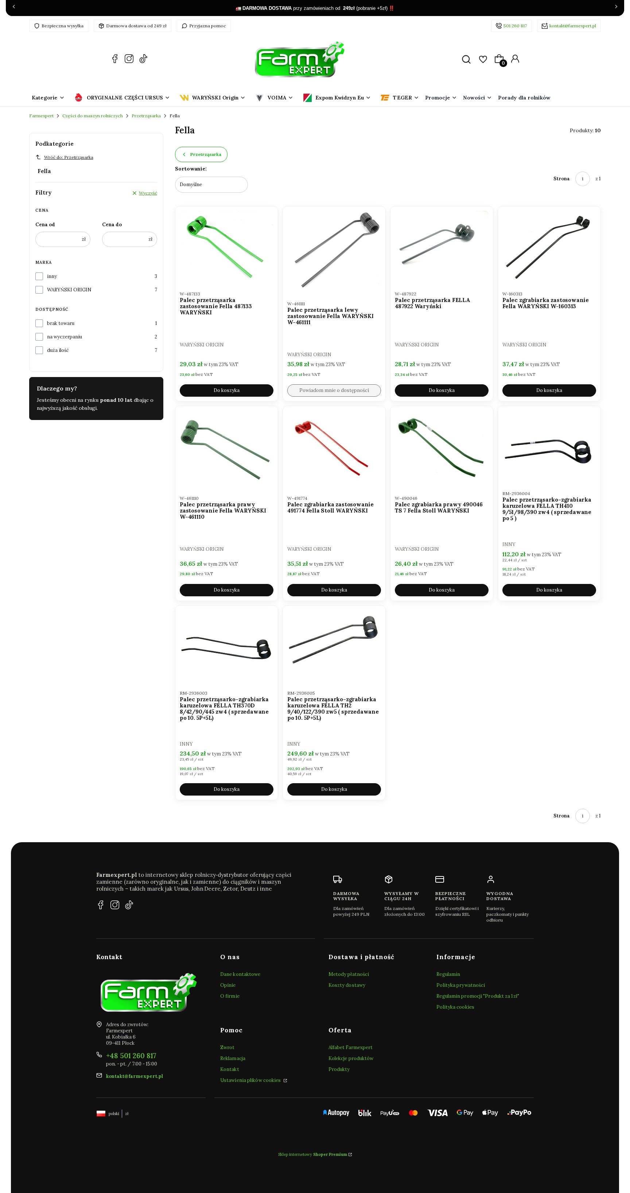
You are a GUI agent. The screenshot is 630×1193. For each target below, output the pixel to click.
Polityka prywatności (460, 985)
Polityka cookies (455, 1007)
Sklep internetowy (312, 1154)
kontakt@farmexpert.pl (572, 25)
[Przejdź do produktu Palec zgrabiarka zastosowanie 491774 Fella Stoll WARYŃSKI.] (334, 448)
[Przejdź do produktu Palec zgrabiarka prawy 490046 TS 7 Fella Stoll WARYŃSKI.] (442, 448)
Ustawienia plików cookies (251, 1080)
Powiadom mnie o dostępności (334, 390)
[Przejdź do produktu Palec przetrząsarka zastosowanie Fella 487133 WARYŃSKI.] (226, 246)
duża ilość (58, 350)
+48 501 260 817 (131, 1055)
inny (52, 276)
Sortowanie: (191, 168)
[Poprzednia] (13, 8)
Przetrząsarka (146, 115)
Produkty (339, 1069)
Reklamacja (232, 1058)
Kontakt (229, 1069)
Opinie (228, 985)
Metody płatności (348, 974)
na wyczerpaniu (64, 337)
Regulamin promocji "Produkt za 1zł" (477, 996)
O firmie (230, 996)
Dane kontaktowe (240, 974)
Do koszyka (227, 390)
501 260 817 (515, 25)
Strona (561, 179)
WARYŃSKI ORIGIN (69, 290)
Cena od (45, 224)
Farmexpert (41, 115)
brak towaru (60, 323)
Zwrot (227, 1047)
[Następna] (616, 8)
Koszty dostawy (346, 985)
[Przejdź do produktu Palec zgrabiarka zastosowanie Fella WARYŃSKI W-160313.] (549, 246)
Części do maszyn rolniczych (92, 115)
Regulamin (448, 974)
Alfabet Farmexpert (350, 1047)
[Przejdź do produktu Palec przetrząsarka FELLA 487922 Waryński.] (442, 246)
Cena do (112, 224)
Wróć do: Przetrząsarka (68, 157)
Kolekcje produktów (351, 1058)
